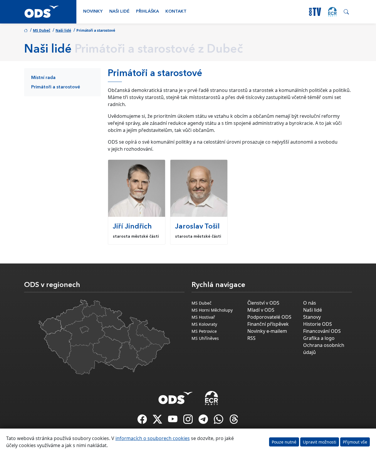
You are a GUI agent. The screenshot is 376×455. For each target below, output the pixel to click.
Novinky (93, 11)
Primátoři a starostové (55, 87)
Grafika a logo (319, 338)
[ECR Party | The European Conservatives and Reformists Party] (332, 11)
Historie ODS (317, 324)
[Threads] (234, 421)
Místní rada (43, 77)
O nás (309, 303)
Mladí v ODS (260, 310)
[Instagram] (188, 421)
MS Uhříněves (205, 338)
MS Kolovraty (204, 324)
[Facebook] (142, 421)
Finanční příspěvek (268, 324)
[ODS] (175, 396)
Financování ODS (322, 331)
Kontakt (176, 11)
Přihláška (147, 11)
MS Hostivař (203, 317)
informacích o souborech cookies (152, 438)
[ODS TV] (173, 421)
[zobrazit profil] (136, 188)
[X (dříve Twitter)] (158, 421)
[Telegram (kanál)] (204, 421)
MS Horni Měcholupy (212, 310)
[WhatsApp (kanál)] (219, 421)
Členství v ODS (263, 303)
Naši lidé (119, 11)
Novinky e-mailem (267, 331)
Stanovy (312, 317)
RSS (251, 338)
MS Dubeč (41, 30)
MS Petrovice (204, 331)
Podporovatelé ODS (269, 317)
